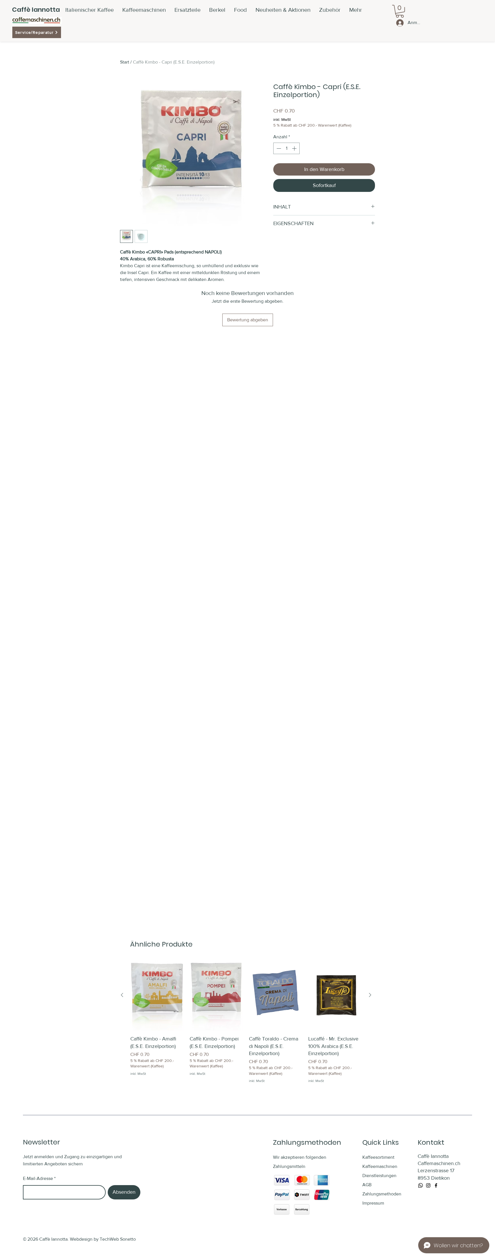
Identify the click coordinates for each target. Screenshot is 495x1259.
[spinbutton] (286, 148)
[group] (246, 1021)
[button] (330, 10)
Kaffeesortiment (378, 1157)
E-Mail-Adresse (38, 1178)
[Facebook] (436, 1185)
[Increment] (295, 148)
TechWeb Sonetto (118, 1239)
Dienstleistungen (379, 1175)
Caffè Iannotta (36, 9)
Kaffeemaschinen (379, 1166)
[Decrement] (278, 148)
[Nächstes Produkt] (370, 995)
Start (124, 62)
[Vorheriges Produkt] (122, 995)
